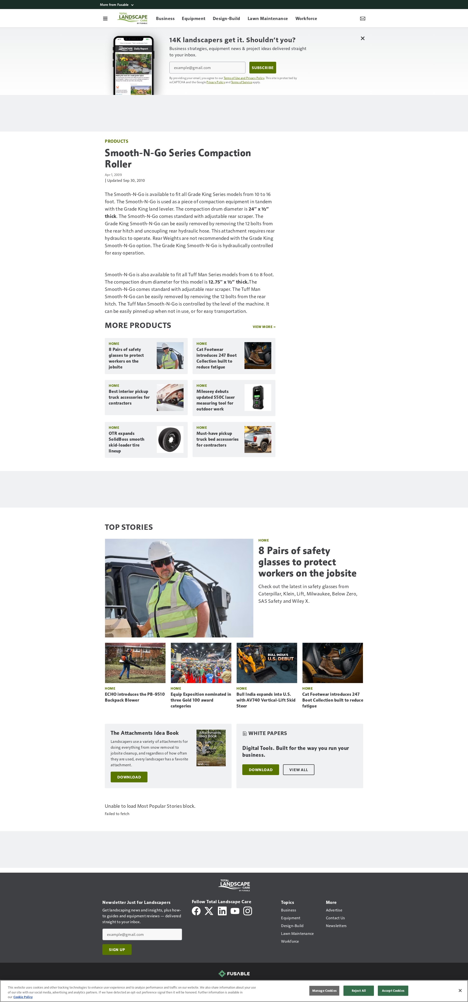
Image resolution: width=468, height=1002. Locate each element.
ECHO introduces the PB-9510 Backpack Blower (135, 697)
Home (114, 343)
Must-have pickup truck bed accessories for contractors (217, 439)
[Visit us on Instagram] (247, 910)
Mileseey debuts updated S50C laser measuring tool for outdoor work (215, 400)
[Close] (460, 990)
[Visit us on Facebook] (196, 910)
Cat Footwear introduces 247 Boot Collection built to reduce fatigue (216, 358)
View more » (264, 327)
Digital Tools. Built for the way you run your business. (295, 751)
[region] (234, 991)
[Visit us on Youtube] (235, 910)
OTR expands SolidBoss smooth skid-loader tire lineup (126, 442)
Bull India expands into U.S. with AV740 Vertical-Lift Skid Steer (265, 700)
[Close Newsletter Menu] (363, 38)
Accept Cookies (393, 990)
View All (298, 769)
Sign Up (117, 949)
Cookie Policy (23, 997)
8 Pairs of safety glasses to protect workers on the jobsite (126, 358)
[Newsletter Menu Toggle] (363, 18)
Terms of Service (241, 82)
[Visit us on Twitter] (209, 910)
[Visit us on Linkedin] (222, 910)
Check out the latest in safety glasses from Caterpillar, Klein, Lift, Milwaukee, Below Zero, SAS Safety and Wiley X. (307, 593)
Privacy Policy (215, 82)
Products (116, 141)
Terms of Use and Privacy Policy (244, 78)
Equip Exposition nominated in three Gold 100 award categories (201, 700)
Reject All (359, 990)
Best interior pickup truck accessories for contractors (129, 397)
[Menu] (105, 18)
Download (129, 777)
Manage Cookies (324, 990)
